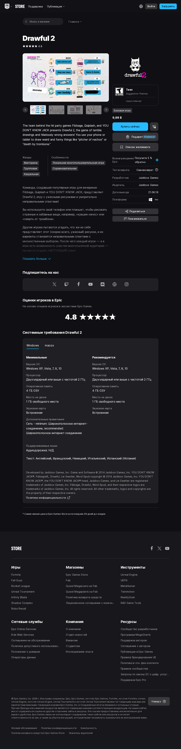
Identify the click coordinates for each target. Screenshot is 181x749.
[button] (66, 258)
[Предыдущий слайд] (25, 109)
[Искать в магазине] (26, 21)
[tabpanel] (90, 393)
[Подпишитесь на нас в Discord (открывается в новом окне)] (102, 284)
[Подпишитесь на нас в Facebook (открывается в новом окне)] (78, 284)
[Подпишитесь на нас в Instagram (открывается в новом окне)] (126, 284)
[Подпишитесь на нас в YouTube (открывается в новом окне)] (90, 284)
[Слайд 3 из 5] (75, 109)
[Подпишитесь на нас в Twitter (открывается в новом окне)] (54, 284)
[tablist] (90, 345)
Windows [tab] (33, 345)
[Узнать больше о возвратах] (156, 170)
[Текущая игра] (38, 109)
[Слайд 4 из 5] (94, 109)
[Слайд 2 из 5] (57, 109)
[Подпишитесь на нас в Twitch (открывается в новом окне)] (66, 284)
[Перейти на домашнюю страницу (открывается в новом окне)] (114, 284)
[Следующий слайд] (106, 109)
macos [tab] (49, 345)
